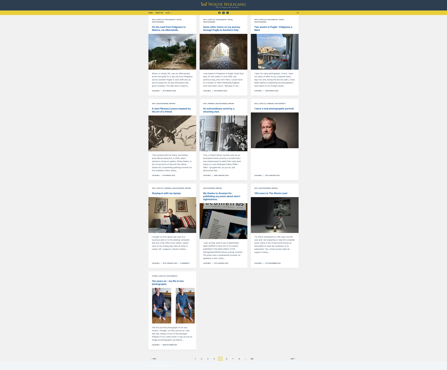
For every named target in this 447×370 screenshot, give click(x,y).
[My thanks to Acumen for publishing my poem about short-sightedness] (223, 221)
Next (292, 359)
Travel (179, 19)
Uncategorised (158, 22)
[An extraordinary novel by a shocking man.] (223, 133)
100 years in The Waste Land (270, 193)
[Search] (298, 13)
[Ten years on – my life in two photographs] (172, 306)
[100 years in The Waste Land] (275, 215)
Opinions (211, 103)
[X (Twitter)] (223, 13)
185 (251, 359)
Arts (154, 19)
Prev (154, 359)
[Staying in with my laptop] (172, 215)
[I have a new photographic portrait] (275, 130)
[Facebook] (219, 13)
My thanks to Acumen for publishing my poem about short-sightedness (222, 196)
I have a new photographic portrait (274, 108)
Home (150, 13)
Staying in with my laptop (166, 193)
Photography (170, 19)
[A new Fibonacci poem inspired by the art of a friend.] (172, 133)
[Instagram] (227, 13)
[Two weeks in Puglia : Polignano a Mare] (275, 52)
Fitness (155, 276)
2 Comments (185, 263)
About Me (159, 13)
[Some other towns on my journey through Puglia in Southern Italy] (223, 52)
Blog (168, 13)
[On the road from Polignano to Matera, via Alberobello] (172, 52)
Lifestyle (160, 19)
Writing (172, 103)
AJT (171, 366)
